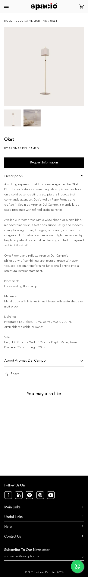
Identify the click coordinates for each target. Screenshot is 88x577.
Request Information (44, 162)
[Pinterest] (29, 495)
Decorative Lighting (31, 21)
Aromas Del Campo (44, 204)
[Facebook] (8, 495)
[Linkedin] (19, 495)
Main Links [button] (12, 507)
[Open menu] (7, 6)
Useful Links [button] (13, 517)
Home (8, 21)
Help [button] (8, 527)
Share (15, 374)
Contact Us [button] (12, 536)
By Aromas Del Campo (21, 148)
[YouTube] (51, 495)
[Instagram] (40, 495)
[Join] (78, 556)
